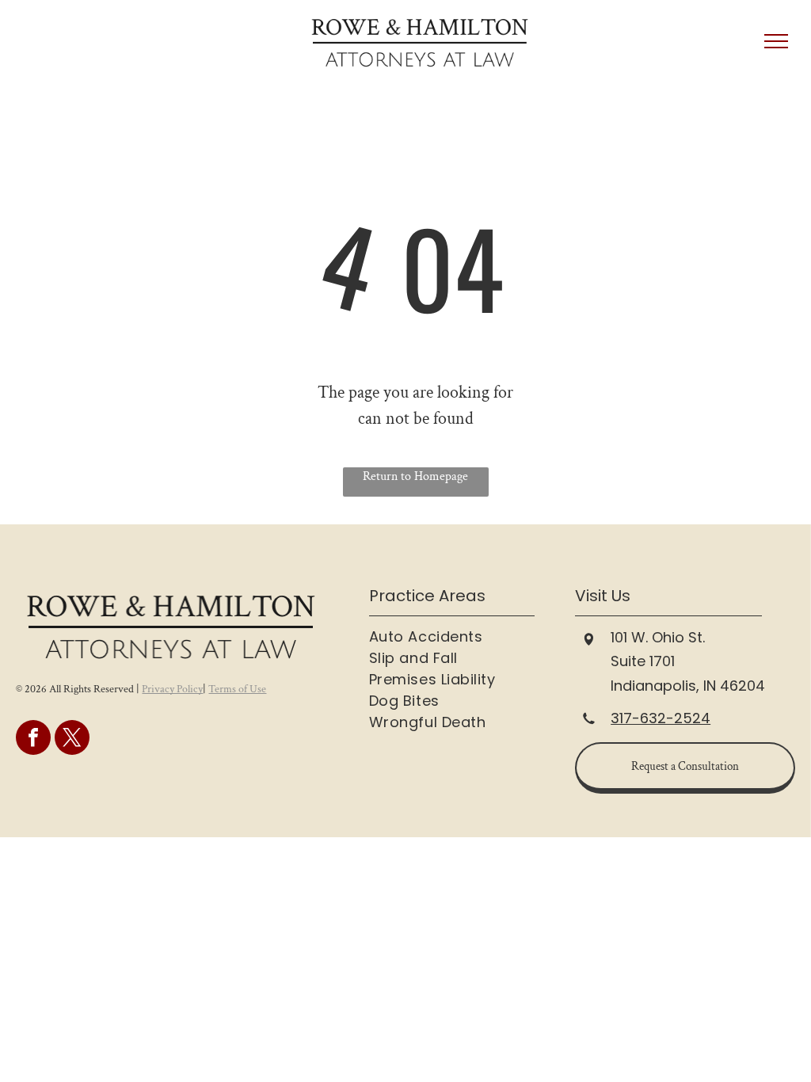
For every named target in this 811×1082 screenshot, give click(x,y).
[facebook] (33, 739)
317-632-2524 (660, 718)
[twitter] (72, 739)
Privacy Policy (172, 689)
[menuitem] (466, 636)
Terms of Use (237, 689)
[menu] (776, 41)
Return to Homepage (415, 476)
